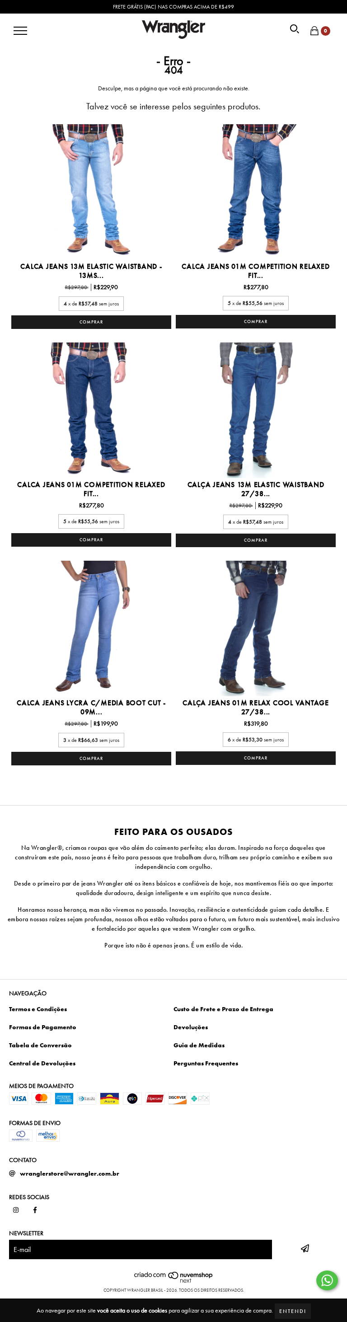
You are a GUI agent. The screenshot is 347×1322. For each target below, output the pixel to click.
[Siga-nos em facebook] (35, 1210)
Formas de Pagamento (42, 1027)
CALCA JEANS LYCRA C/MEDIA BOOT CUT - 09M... (91, 708)
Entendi (292, 1311)
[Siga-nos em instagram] (16, 1210)
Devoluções (191, 1027)
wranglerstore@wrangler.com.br (69, 1173)
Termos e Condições (38, 1009)
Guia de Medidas (199, 1045)
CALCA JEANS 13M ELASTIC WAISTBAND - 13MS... (91, 271)
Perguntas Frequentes (206, 1063)
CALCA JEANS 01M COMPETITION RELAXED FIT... (255, 271)
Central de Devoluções (42, 1063)
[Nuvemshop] (173, 1281)
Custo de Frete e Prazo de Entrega (223, 1009)
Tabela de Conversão (40, 1045)
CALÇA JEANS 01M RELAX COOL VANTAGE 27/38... (256, 708)
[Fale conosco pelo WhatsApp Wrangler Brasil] (327, 1280)
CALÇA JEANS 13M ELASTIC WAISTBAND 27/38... (256, 489)
